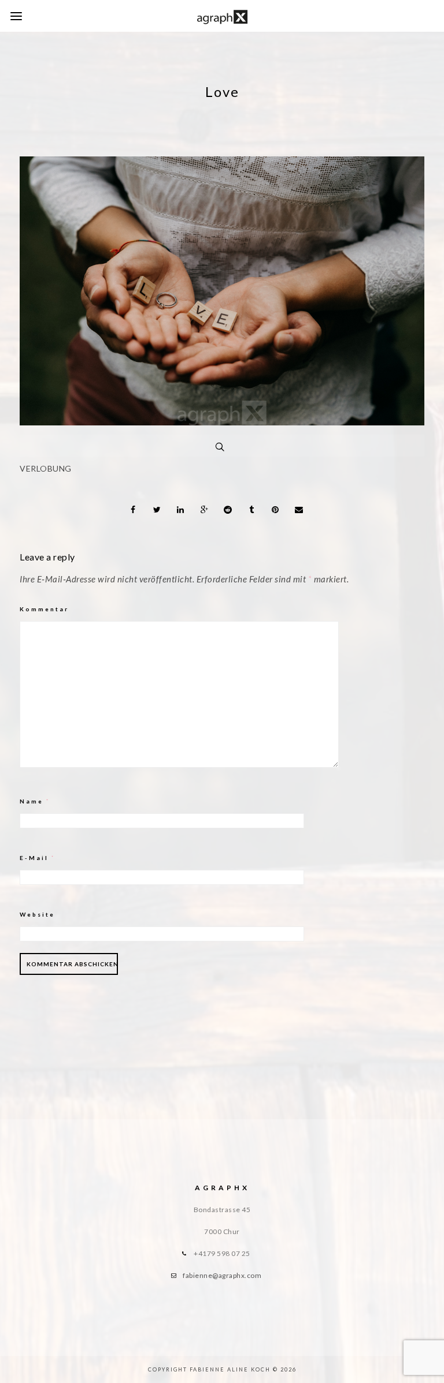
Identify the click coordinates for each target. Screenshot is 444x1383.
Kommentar (44, 608)
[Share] (133, 509)
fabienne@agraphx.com (222, 1275)
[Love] (222, 422)
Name (35, 801)
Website (37, 914)
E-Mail (38, 857)
